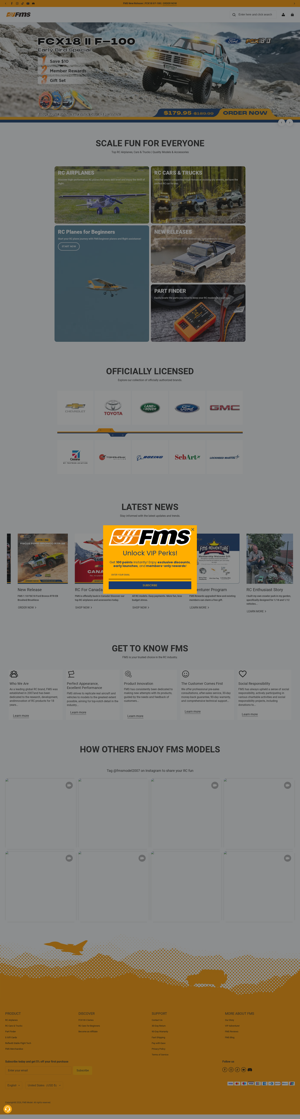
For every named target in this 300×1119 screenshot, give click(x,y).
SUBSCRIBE (150, 585)
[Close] (193, 529)
